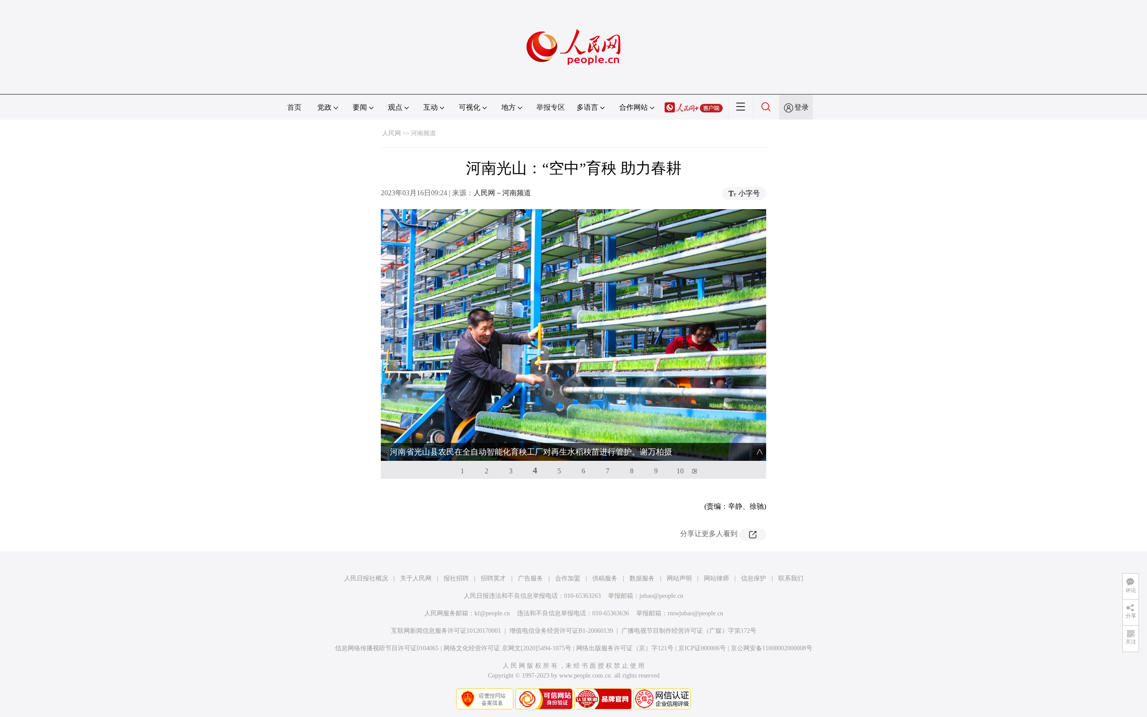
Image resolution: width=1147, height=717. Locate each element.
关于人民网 (415, 578)
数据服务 (642, 578)
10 (680, 471)
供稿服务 (604, 578)
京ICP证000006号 (702, 648)
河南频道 (423, 133)
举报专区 (550, 107)
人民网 (391, 133)
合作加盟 (567, 578)
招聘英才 (493, 578)
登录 (801, 107)
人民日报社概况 (366, 578)
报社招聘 (456, 578)
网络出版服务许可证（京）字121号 (624, 648)
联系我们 (790, 578)
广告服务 (530, 578)
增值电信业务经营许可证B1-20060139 (561, 630)
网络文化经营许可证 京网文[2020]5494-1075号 (507, 648)
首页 (294, 107)
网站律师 (716, 578)
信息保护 (753, 578)
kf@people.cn (492, 613)
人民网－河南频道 (502, 193)
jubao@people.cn (661, 595)
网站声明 (679, 578)
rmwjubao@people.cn (695, 613)
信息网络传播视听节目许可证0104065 (387, 648)
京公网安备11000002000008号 (771, 648)
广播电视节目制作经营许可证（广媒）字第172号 (688, 630)
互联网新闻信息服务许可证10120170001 (446, 630)
